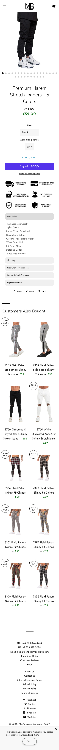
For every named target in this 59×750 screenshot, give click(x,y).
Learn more (33, 735)
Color (29, 125)
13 (40, 73)
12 (37, 73)
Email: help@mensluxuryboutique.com (29, 652)
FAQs (29, 664)
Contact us (29, 676)
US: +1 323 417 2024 (29, 647)
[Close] (56, 729)
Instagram (31, 712)
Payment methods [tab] (14, 282)
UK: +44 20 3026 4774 (29, 643)
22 (24, 76)
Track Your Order (29, 656)
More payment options (29, 173)
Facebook (31, 700)
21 (21, 76)
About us (29, 671)
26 (37, 76)
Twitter (31, 704)
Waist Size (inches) (29, 139)
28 (43, 76)
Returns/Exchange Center (29, 680)
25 (34, 76)
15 (46, 73)
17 (53, 73)
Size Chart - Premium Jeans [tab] (18, 267)
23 (28, 76)
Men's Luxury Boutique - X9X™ (34, 724)
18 (56, 73)
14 (43, 73)
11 (34, 73)
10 (31, 73)
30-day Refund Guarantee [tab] (18, 275)
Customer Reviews (29, 660)
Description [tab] (12, 216)
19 (15, 76)
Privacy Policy (29, 688)
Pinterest (31, 708)
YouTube (31, 717)
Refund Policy (29, 684)
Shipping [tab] (11, 260)
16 (50, 73)
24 (31, 76)
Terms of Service (29, 693)
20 (18, 76)
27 (40, 76)
